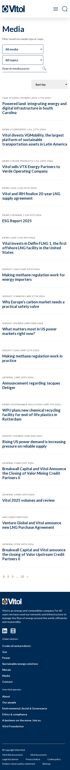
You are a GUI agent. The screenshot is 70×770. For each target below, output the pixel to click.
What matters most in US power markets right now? (29, 331)
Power (6, 657)
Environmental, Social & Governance (24, 708)
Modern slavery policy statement (18, 763)
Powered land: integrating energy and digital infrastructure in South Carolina (34, 108)
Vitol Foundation (13, 726)
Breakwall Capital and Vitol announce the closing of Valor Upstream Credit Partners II (34, 554)
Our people (9, 702)
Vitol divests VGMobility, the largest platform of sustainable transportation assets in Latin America (34, 139)
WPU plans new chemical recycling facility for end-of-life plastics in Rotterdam (31, 414)
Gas (4, 651)
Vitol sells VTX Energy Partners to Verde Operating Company (31, 168)
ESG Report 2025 (17, 220)
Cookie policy (54, 759)
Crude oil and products (16, 645)
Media (6, 675)
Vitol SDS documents (12, 754)
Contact (7, 681)
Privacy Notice (33, 759)
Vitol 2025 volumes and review (28, 500)
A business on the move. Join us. (21, 720)
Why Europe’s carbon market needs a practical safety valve (33, 304)
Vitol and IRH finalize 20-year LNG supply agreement (31, 195)
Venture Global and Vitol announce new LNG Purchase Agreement (31, 525)
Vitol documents (38, 754)
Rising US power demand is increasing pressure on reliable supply (34, 443)
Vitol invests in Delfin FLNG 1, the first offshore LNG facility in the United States (34, 247)
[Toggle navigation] (55, 9)
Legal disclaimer (10, 759)
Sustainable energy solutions (20, 663)
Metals (6, 669)
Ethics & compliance (14, 714)
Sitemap (46, 763)
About (6, 696)
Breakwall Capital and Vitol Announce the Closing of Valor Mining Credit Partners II (34, 473)
